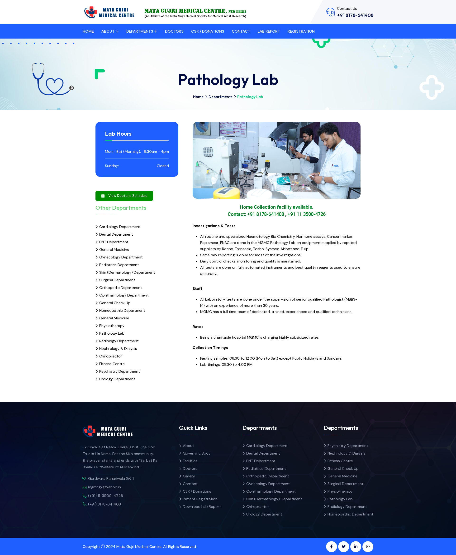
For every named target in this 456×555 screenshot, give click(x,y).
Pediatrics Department (119, 264)
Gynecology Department (121, 257)
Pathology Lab (111, 333)
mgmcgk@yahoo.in (104, 487)
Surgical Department (117, 280)
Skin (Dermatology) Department (127, 272)
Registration (301, 31)
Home (88, 31)
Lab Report (269, 31)
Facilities (190, 460)
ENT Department (113, 241)
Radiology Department (119, 340)
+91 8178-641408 (355, 15)
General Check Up (114, 302)
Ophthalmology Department (124, 295)
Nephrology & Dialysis (118, 348)
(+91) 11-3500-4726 (105, 495)
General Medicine (114, 249)
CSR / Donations (207, 31)
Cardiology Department (120, 226)
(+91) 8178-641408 (104, 504)
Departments (139, 31)
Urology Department (117, 379)
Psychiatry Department (119, 371)
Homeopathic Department (122, 310)
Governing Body (197, 453)
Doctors (174, 31)
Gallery (189, 476)
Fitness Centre (112, 363)
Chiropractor (110, 356)
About (107, 31)
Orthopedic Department (120, 287)
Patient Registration (200, 498)
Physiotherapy (111, 325)
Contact (241, 31)
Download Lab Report (202, 506)
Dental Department (116, 234)
